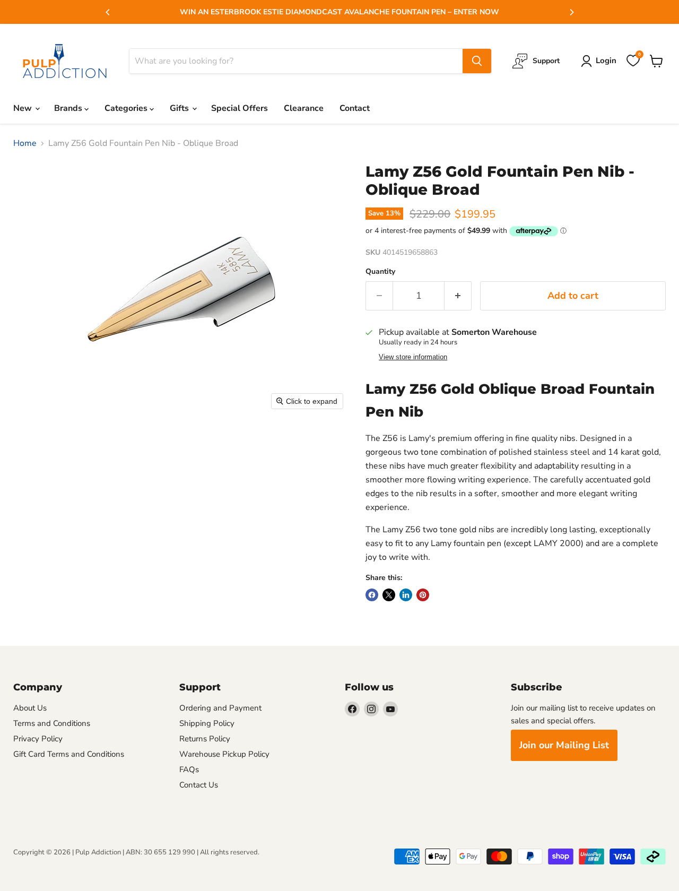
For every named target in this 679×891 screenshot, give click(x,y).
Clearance (304, 108)
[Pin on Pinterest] (422, 595)
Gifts (180, 108)
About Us (30, 708)
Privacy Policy (38, 738)
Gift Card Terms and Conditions (68, 754)
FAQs (189, 769)
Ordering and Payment (220, 708)
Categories (127, 108)
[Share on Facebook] (371, 595)
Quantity (380, 271)
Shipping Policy (206, 723)
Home (25, 143)
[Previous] (108, 12)
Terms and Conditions (51, 723)
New (23, 108)
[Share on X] (388, 595)
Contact (355, 108)
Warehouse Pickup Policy (224, 754)
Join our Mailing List (564, 745)
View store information (413, 357)
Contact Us (198, 785)
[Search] (477, 61)
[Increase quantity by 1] (458, 295)
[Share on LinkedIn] (405, 595)
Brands (69, 108)
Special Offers (239, 108)
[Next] (571, 12)
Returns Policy (204, 738)
